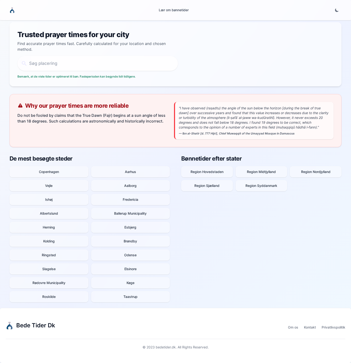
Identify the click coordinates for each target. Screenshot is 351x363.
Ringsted (49, 255)
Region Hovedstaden (207, 172)
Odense (130, 255)
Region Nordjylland (315, 172)
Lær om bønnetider (174, 10)
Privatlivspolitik (333, 327)
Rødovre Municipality (48, 283)
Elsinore (130, 269)
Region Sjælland (206, 186)
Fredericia (130, 199)
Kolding (49, 241)
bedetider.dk (166, 347)
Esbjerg (130, 227)
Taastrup (130, 297)
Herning (49, 227)
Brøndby (130, 241)
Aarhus (130, 172)
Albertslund (49, 213)
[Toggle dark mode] (337, 10)
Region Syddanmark (261, 186)
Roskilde (49, 297)
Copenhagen (49, 172)
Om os (293, 327)
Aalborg (130, 186)
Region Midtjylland (261, 172)
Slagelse (49, 269)
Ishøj (49, 199)
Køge (130, 283)
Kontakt (310, 327)
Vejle (49, 186)
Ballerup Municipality (130, 213)
